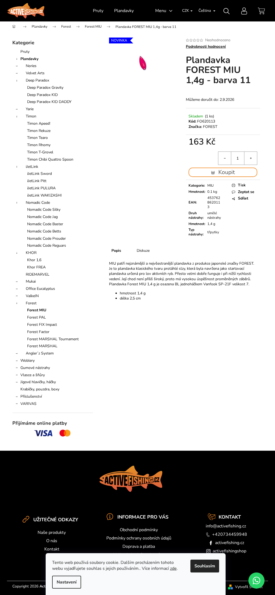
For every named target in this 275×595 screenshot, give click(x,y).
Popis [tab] (116, 250)
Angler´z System (40, 353)
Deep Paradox (37, 80)
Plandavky (29, 58)
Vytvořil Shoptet (249, 586)
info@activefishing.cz (226, 526)
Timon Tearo (37, 137)
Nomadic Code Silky (43, 209)
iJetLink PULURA (41, 188)
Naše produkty (52, 532)
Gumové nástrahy (35, 367)
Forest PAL (36, 317)
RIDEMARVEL (37, 274)
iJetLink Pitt (36, 180)
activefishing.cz (229, 543)
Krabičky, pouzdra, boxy (39, 389)
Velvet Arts (35, 73)
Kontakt (51, 549)
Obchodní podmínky (139, 530)
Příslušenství (31, 396)
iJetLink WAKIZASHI (44, 195)
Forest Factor (38, 331)
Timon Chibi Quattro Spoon (50, 159)
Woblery (27, 360)
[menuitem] (98, 10)
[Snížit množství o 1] (224, 158)
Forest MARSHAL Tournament (53, 339)
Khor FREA (36, 267)
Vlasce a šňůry (32, 375)
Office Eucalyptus (40, 288)
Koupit (226, 172)
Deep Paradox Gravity (45, 87)
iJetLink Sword (39, 173)
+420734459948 (229, 534)
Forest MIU (36, 310)
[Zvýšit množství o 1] (250, 158)
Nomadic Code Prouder (46, 238)
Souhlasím (204, 566)
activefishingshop (229, 551)
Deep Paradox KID (42, 94)
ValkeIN (32, 295)
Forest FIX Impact (42, 324)
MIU (210, 185)
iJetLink (32, 166)
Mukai (31, 281)
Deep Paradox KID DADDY (49, 101)
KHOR (31, 252)
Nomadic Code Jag (42, 216)
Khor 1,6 (34, 260)
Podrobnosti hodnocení (206, 46)
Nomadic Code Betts (44, 231)
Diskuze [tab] (143, 250)
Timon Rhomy (38, 144)
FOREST (210, 126)
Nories (31, 65)
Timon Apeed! (38, 123)
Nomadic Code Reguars (46, 245)
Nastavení (67, 582)
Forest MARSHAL (42, 346)
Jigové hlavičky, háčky (38, 382)
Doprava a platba (138, 546)
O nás (51, 541)
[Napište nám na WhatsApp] (256, 580)
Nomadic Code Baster (45, 224)
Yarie (30, 109)
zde (173, 568)
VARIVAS (28, 403)
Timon (31, 116)
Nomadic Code (38, 202)
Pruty (25, 51)
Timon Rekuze (38, 130)
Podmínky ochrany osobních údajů (138, 538)
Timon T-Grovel (40, 152)
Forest (31, 303)
